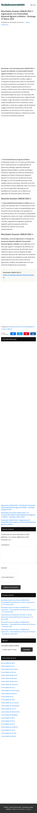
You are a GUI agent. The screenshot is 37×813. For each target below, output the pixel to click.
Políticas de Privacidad (18, 809)
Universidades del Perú (8, 663)
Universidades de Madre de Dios (10, 712)
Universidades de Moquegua (9, 715)
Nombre (4, 568)
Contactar (28, 809)
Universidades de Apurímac (9, 675)
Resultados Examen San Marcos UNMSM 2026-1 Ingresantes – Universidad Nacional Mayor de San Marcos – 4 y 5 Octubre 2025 (18, 610)
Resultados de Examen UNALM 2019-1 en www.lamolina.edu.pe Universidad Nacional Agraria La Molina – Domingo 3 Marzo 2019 (18, 515)
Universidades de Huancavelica (10, 690)
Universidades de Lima (8, 666)
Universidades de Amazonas (9, 669)
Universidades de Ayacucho (9, 681)
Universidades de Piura (8, 721)
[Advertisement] (18, 47)
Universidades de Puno (8, 724)
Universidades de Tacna (8, 730)
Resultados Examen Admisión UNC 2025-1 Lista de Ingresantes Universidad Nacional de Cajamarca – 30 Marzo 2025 (17, 617)
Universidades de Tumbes (8, 733)
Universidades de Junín (8, 700)
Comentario (5, 545)
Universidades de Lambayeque (10, 706)
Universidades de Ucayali (8, 736)
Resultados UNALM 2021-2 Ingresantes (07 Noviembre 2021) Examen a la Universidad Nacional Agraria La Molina (18, 522)
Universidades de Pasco (8, 718)
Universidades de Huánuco (9, 693)
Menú (34, 5)
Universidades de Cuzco (8, 687)
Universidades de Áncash (8, 672)
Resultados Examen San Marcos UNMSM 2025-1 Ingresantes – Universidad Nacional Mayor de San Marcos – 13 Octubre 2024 (18, 624)
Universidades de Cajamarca (9, 684)
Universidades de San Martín (9, 727)
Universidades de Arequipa (9, 678)
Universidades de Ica (7, 696)
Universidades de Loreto (8, 709)
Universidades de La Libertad (9, 703)
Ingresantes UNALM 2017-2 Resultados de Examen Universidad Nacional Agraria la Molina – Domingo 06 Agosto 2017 (18, 507)
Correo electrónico (8, 577)
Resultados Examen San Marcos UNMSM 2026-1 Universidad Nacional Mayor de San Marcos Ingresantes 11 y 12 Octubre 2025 (18, 602)
